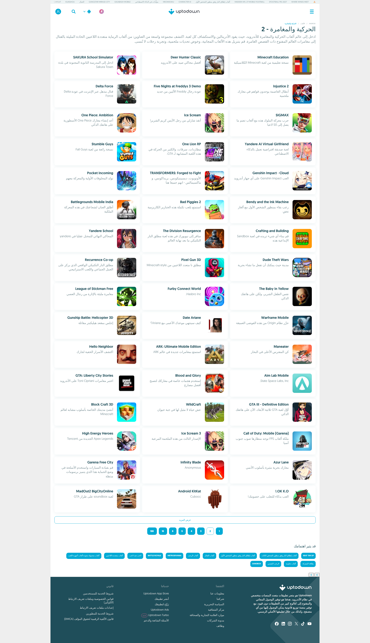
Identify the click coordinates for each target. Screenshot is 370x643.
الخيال (81, 2)
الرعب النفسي (273, 564)
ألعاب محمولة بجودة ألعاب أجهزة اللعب (83, 555)
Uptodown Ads (160, 609)
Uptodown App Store (156, 593)
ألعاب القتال (209, 555)
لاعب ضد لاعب (135, 555)
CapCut (57, 2)
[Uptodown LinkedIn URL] (283, 624)
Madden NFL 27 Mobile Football (250, 2)
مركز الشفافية (216, 609)
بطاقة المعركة (308, 564)
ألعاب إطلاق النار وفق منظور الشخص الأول (213, 2)
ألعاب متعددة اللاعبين (114, 555)
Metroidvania (174, 555)
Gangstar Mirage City (99, 2)
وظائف (220, 626)
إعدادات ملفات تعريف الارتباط (97, 607)
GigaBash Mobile (122, 2)
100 (152, 531)
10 (163, 531)
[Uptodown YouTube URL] (309, 624)
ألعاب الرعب (193, 555)
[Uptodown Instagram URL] (290, 624)
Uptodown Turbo (155, 615)
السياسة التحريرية (214, 604)
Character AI (185, 2)
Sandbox (256, 564)
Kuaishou (70, 2)
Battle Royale (154, 555)
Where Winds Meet (300, 2)
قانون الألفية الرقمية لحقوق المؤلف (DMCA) (89, 619)
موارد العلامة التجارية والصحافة (207, 615)
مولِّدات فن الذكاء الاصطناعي (146, 2)
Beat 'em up (308, 555)
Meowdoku (168, 2)
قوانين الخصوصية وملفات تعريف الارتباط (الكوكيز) (91, 600)
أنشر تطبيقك (162, 599)
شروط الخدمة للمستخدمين (98, 593)
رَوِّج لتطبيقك (162, 604)
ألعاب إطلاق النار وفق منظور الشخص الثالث (279, 555)
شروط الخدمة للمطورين (100, 613)
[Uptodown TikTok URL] (303, 624)
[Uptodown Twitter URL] (296, 624)
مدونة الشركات (215, 620)
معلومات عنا (217, 593)
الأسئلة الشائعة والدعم (156, 620)
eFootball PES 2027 (278, 2)
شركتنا (220, 599)
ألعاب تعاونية (291, 564)
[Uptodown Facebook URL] (276, 624)
